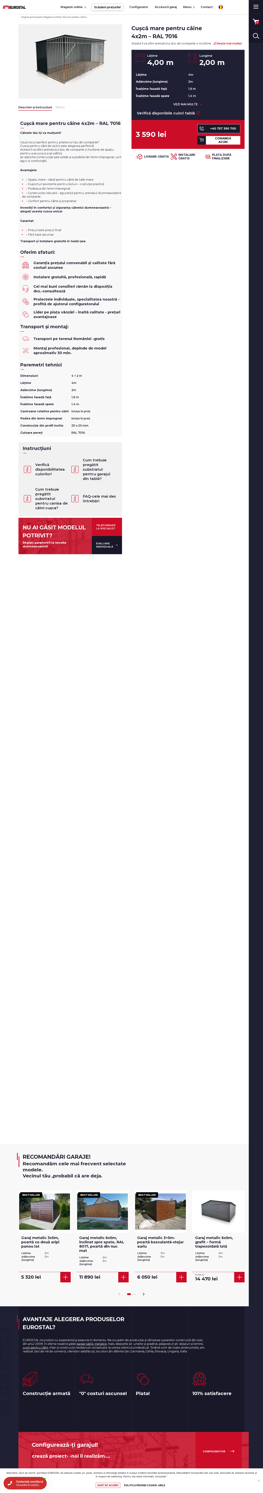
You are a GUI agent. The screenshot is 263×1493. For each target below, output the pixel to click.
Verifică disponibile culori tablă (166, 113)
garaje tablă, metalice (91, 1344)
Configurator (138, 7)
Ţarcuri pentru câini (74, 17)
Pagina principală (31, 17)
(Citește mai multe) (228, 43)
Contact (207, 7)
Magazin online (72, 7)
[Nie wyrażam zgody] (258, 1480)
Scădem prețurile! (107, 7)
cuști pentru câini (35, 1347)
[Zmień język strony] (220, 7)
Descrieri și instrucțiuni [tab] (35, 107)
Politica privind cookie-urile (144, 1485)
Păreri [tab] (60, 107)
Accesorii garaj (166, 7)
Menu (187, 7)
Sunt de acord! (108, 1485)
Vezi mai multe (185, 104)
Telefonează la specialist (105, 527)
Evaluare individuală (104, 545)
